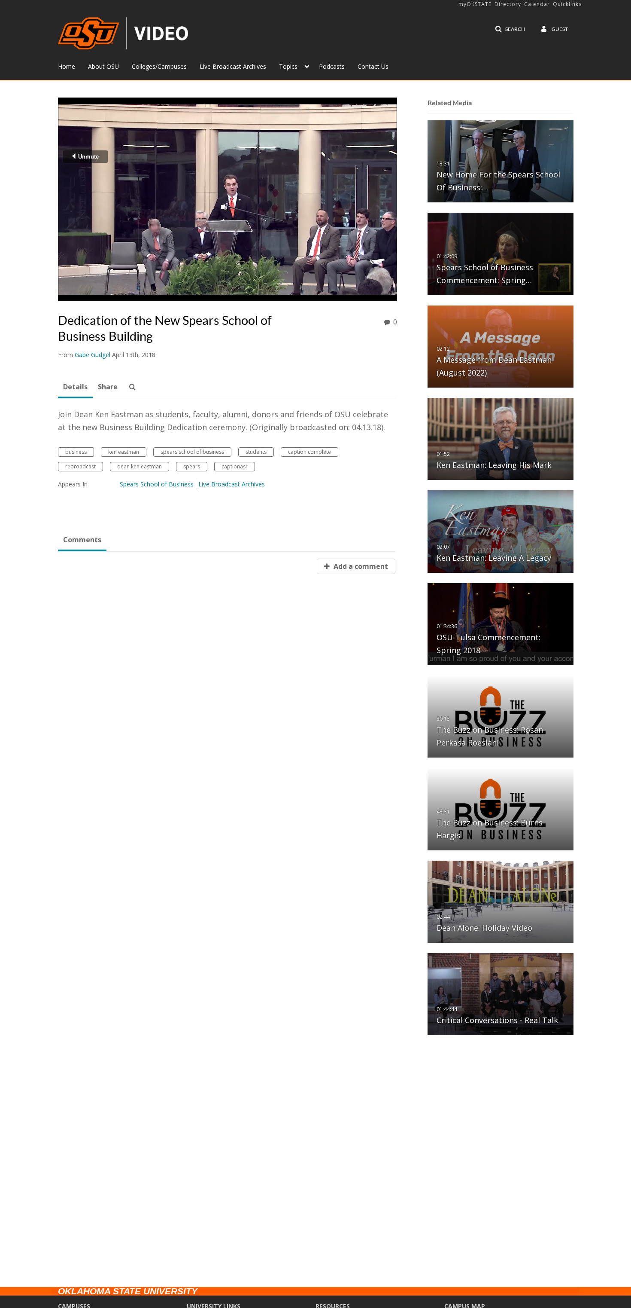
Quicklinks (567, 4)
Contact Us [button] (373, 66)
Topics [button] (288, 66)
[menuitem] (73, 65)
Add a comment (360, 566)
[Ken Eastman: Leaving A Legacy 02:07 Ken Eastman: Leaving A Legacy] (500, 531)
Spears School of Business (157, 484)
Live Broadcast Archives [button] (233, 66)
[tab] (75, 387)
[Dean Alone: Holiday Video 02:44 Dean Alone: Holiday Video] (500, 901)
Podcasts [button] (332, 66)
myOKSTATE (474, 4)
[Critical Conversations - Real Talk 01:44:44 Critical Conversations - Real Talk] (500, 993)
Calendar (537, 4)
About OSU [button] (103, 66)
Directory (507, 4)
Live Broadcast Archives (231, 484)
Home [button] (66, 66)
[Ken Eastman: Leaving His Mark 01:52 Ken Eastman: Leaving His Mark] (500, 438)
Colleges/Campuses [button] (159, 66)
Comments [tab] (82, 539)
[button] (510, 29)
